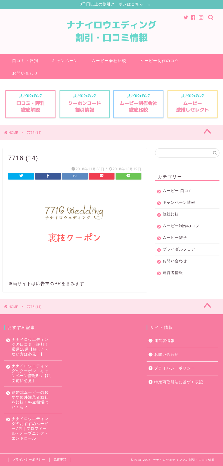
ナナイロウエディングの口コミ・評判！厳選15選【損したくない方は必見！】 (30, 347)
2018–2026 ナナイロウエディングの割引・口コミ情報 (174, 459)
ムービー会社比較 (109, 60)
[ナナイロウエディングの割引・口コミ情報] (111, 50)
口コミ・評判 (25, 60)
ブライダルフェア (179, 249)
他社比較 (171, 214)
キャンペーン (65, 60)
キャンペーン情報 (179, 202)
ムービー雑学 (175, 238)
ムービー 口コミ (178, 191)
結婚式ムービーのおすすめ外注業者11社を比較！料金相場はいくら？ (30, 399)
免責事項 (60, 459)
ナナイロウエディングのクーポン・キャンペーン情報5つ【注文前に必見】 (31, 373)
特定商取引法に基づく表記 (178, 382)
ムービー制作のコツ (159, 60)
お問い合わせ (25, 73)
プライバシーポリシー (174, 368)
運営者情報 (173, 273)
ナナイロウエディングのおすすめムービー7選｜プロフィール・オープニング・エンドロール (30, 428)
